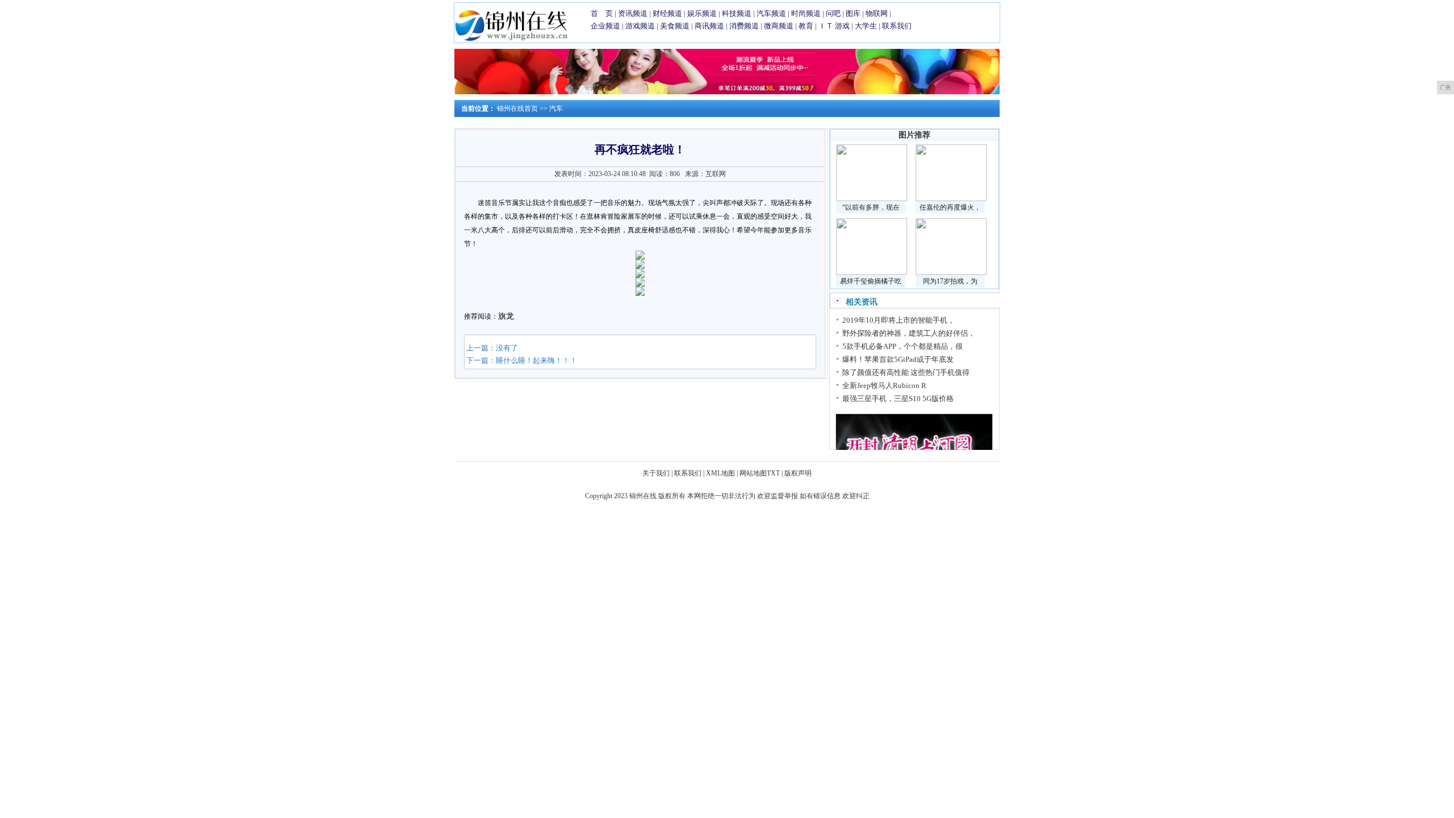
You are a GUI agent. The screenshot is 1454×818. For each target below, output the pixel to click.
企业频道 (605, 26)
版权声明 (798, 473)
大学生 (866, 26)
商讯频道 (709, 26)
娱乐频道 (702, 13)
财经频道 (667, 13)
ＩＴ (825, 26)
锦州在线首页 (517, 108)
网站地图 (753, 473)
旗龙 (506, 316)
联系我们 (897, 26)
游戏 (842, 26)
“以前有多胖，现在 (871, 207)
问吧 (833, 13)
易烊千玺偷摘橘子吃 (870, 281)
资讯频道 (632, 13)
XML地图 (720, 473)
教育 (806, 26)
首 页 (602, 13)
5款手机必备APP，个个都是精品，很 (902, 346)
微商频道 (778, 26)
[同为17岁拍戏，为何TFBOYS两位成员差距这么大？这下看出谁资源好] (951, 273)
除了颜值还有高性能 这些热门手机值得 (906, 372)
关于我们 (656, 473)
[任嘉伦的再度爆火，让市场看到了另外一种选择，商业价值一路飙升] (951, 199)
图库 (853, 13)
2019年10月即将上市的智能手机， (898, 320)
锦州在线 (643, 496)
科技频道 (736, 13)
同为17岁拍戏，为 (950, 281)
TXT (773, 473)
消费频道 (744, 26)
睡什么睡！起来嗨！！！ (536, 360)
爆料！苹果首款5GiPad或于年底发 (898, 359)
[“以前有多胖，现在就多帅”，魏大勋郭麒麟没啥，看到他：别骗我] (871, 199)
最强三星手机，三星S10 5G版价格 (898, 398)
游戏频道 (640, 26)
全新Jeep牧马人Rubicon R (884, 385)
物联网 (877, 13)
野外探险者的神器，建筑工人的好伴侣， (908, 333)
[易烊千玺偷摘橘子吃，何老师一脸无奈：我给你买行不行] (871, 273)
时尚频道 (806, 13)
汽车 (556, 108)
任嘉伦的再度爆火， (950, 207)
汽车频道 (771, 13)
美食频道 (675, 26)
